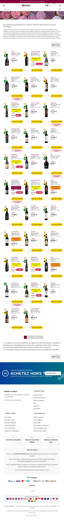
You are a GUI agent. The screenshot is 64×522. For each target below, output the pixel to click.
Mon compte (7, 417)
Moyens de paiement (39, 400)
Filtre (56, 45)
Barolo (29, 36)
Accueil (41, 19)
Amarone (26, 36)
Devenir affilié (37, 422)
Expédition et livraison (39, 397)
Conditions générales (10, 425)
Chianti (42, 36)
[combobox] (30, 9)
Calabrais (53, 31)
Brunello (33, 36)
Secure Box (36, 406)
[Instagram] (33, 491)
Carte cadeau (36, 408)
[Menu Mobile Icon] (3, 5)
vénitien (48, 31)
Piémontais (43, 31)
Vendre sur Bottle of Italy (40, 428)
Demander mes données (40, 431)
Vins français (34, 33)
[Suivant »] (41, 337)
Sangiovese (56, 36)
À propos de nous (38, 395)
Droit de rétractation (10, 428)
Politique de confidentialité (11, 431)
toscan (39, 31)
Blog (34, 403)
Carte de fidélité (37, 420)
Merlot (45, 36)
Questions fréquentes (10, 422)
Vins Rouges (48, 19)
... (59, 349)
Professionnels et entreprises (41, 425)
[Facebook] (30, 491)
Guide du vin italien (38, 417)
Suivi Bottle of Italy (9, 420)
